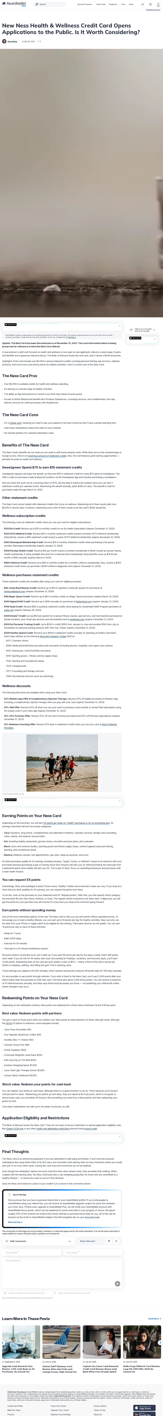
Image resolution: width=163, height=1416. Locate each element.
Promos (10, 1414)
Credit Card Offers (15, 1406)
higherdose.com (84, 601)
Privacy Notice (100, 1406)
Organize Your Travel (60, 1410)
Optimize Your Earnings (61, 1414)
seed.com (9, 610)
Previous (2, 1342)
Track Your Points (58, 1406)
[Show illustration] (15, 1222)
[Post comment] (117, 1283)
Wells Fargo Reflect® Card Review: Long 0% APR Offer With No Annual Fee (141, 1369)
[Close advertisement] (119, 325)
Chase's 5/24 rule (14, 1128)
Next (160, 1342)
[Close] (154, 329)
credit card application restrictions (53, 1128)
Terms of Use (99, 1410)
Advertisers (72, 337)
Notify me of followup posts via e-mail (74, 1293)
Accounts (89, 1217)
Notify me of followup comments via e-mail (26, 1293)
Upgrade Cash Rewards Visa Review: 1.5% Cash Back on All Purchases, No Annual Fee (18, 1369)
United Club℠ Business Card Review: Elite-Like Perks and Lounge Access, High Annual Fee (59, 1369)
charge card (15, 423)
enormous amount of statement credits (47, 456)
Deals (131, 4)
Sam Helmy (12, 41)
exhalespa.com (77, 619)
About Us (98, 1414)
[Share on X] (116, 1241)
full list (9, 1023)
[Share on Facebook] (109, 1241)
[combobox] (49, 4)
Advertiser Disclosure (153, 10)
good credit (91, 1128)
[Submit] (36, 5)
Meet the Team (13, 1410)
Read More (153, 1318)
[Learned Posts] (142, 4)
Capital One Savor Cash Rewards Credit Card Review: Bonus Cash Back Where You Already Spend (100, 1369)
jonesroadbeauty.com (14, 591)
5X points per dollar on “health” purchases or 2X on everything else (77, 823)
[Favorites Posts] (150, 4)
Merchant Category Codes (53, 636)
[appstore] (144, 1408)
